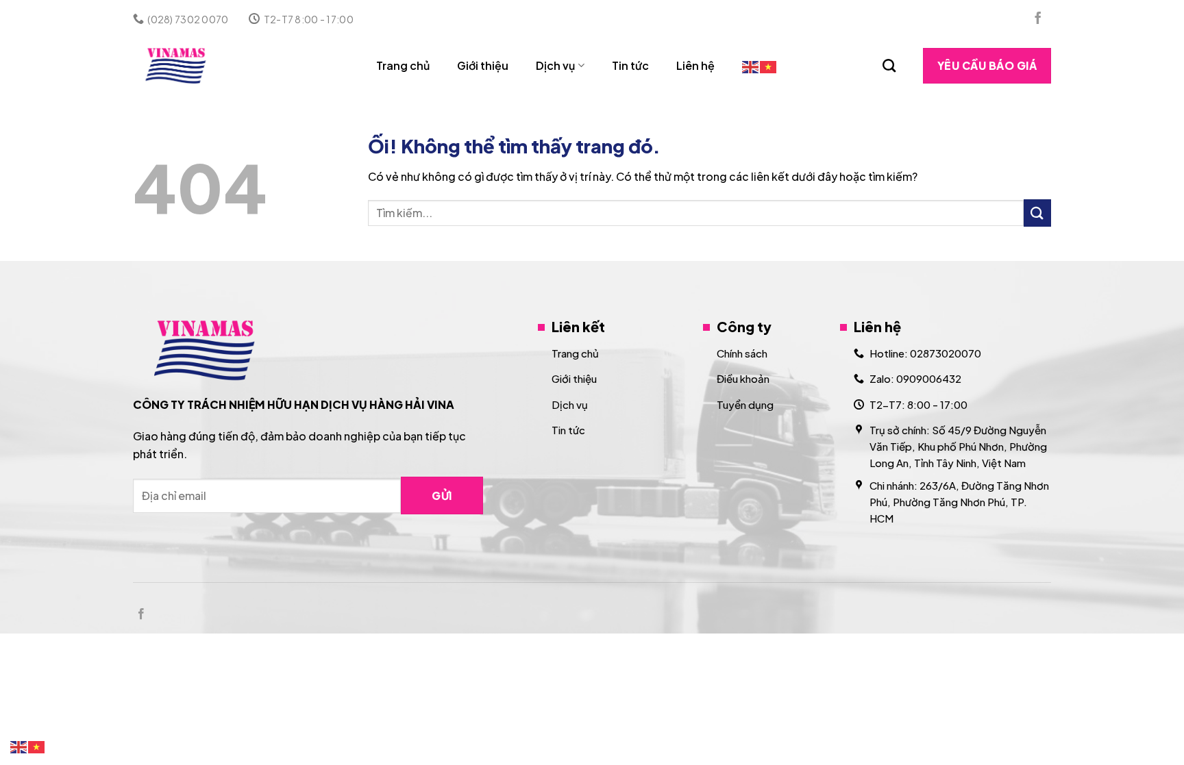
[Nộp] (1037, 212)
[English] (751, 65)
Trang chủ (403, 65)
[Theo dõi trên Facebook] (1038, 19)
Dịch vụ (555, 65)
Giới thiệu (482, 65)
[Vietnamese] (769, 65)
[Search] (889, 65)
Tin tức (630, 65)
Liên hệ (695, 65)
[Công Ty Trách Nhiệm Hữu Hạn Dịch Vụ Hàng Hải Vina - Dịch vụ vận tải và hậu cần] (192, 65)
